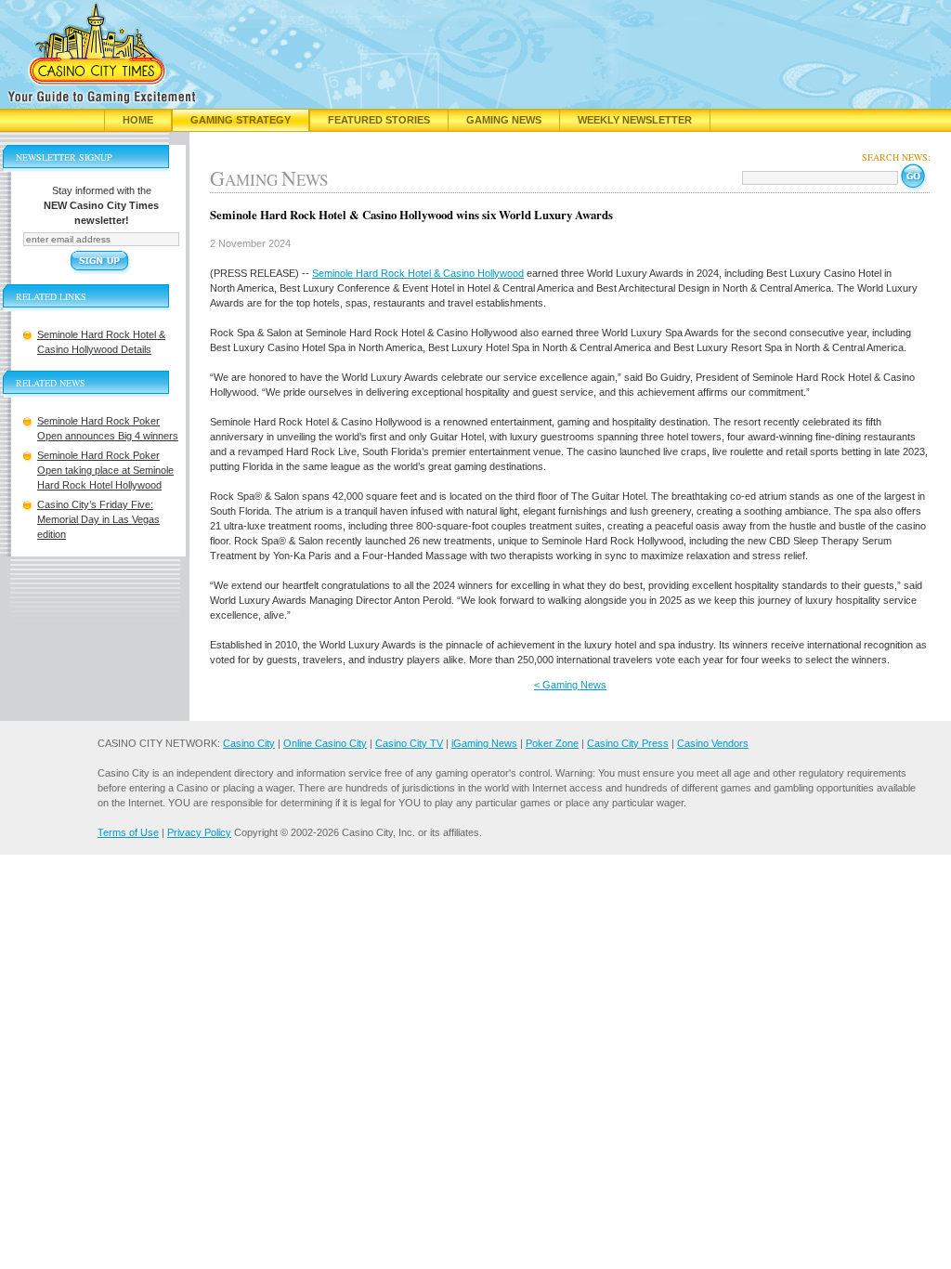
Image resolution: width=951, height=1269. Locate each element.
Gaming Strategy (240, 119)
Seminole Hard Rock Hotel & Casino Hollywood (418, 273)
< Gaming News (570, 684)
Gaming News (503, 119)
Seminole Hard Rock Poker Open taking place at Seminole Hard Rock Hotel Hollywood (105, 470)
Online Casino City (325, 743)
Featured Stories (379, 119)
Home (138, 119)
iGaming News (484, 743)
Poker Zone (552, 743)
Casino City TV (409, 743)
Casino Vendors (713, 743)
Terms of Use (128, 832)
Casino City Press (628, 743)
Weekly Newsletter (635, 119)
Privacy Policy (199, 832)
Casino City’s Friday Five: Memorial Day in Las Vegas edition (98, 519)
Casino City (249, 743)
